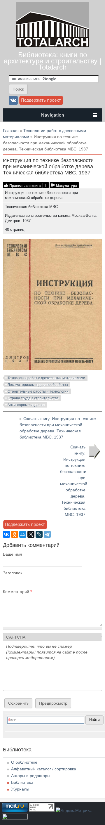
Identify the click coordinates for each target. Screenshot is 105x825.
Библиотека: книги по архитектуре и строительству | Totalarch (52, 61)
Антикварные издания (26, 405)
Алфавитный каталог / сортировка (43, 769)
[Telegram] (47, 534)
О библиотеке (24, 762)
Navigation (52, 114)
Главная (11, 130)
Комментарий (17, 591)
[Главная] (52, 45)
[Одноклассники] (14, 534)
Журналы (20, 789)
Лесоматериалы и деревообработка (38, 385)
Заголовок (12, 573)
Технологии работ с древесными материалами (46, 378)
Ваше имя (12, 554)
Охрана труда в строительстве (33, 398)
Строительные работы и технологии (38, 391)
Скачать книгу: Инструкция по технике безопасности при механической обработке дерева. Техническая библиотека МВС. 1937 (73, 481)
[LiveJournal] (39, 534)
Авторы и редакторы (30, 775)
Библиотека (22, 782)
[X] (30, 534)
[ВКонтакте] (6, 534)
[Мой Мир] (22, 534)
